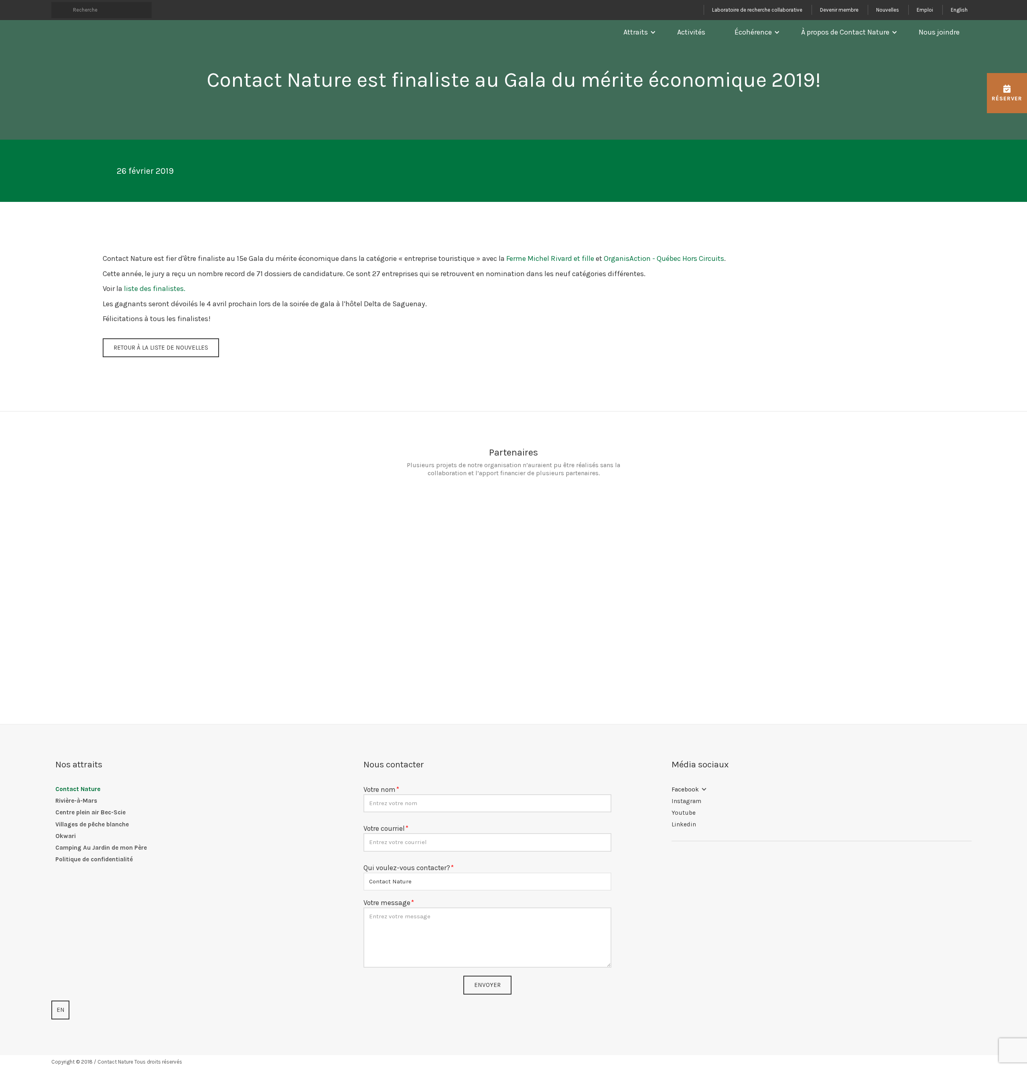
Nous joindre (939, 32)
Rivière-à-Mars (76, 800)
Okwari (65, 836)
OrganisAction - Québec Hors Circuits (664, 258)
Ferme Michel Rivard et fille (550, 258)
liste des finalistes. (154, 288)
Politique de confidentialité (94, 859)
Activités (691, 32)
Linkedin (684, 824)
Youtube (684, 812)
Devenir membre (839, 10)
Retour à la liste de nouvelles (161, 347)
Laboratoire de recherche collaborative (757, 10)
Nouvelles (887, 10)
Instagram (686, 801)
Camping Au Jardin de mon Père (101, 847)
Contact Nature (77, 789)
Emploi (925, 10)
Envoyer (487, 985)
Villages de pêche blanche (92, 824)
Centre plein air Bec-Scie (90, 812)
